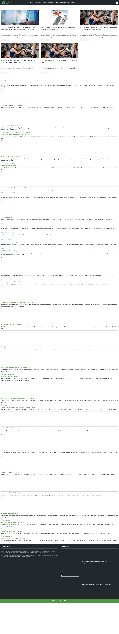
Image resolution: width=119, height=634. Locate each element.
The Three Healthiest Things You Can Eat (11, 156)
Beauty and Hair (51, 2)
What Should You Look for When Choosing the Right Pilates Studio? (96, 561)
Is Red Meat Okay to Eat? (7, 428)
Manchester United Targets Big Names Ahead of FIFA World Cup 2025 (59, 61)
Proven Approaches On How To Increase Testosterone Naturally (17, 398)
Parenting (44, 2)
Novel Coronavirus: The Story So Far (10, 125)
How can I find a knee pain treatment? (10, 472)
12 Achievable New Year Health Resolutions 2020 (14, 195)
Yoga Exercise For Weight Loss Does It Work (12, 522)
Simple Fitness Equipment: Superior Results (12, 242)
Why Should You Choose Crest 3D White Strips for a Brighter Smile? (96, 584)
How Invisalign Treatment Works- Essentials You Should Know (17, 302)
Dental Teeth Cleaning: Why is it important (12, 105)
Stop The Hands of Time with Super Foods (12, 226)
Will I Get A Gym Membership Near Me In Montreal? (14, 83)
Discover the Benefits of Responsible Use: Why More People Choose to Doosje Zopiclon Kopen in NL (58, 28)
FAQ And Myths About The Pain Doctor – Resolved (14, 538)
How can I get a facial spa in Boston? (10, 282)
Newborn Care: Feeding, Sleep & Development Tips (14, 187)
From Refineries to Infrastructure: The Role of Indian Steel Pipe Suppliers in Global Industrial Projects (98, 28)
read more (5, 72)
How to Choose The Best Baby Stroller (11, 493)
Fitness (31, 2)
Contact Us (72, 2)
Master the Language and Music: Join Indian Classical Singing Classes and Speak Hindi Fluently (18, 61)
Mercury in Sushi (5, 347)
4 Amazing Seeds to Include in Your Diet (11, 531)
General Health (37, 2)
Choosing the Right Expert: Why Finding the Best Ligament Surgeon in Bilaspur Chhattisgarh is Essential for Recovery (18, 28)
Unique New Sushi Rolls (7, 217)
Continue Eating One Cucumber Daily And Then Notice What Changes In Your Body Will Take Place (27, 235)
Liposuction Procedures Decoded (9, 376)
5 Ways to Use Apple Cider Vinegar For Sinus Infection (15, 134)
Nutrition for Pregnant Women (9, 165)
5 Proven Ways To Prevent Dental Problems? (12, 450)
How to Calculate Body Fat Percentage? (11, 273)
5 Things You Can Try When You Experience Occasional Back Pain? (18, 407)
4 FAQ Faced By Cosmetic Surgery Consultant (13, 251)
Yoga (57, 2)
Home (27, 2)
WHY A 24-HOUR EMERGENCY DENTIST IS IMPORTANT (15, 367)
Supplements (63, 2)
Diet (68, 2)
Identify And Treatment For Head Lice (10, 513)
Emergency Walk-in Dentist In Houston (11, 324)
